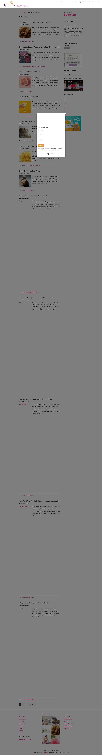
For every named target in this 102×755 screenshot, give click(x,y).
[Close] (65, 113)
